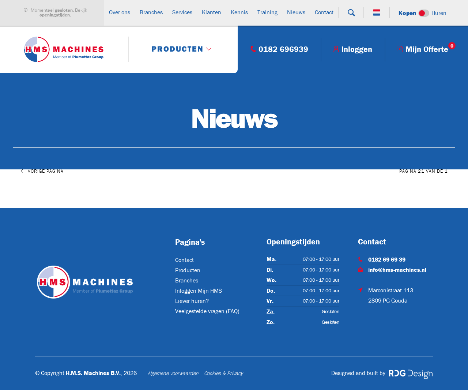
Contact (184, 259)
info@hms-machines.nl (397, 269)
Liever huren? (192, 300)
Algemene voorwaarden (173, 373)
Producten (187, 270)
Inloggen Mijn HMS (198, 290)
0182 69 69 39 (386, 259)
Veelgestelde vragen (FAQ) (207, 311)
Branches (186, 280)
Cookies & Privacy (223, 373)
